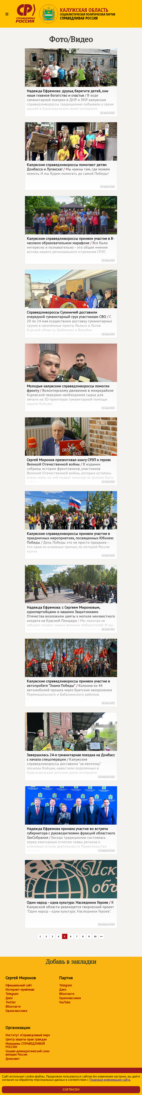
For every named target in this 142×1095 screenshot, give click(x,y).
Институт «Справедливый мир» (28, 1035)
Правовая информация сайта (109, 1079)
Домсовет (13, 1058)
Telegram (12, 993)
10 (95, 936)
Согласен (71, 1089)
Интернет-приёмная (20, 989)
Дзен (9, 998)
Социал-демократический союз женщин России (27, 1052)
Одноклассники (16, 1010)
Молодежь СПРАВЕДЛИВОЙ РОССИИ (25, 1045)
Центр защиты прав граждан (26, 1039)
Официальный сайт (19, 985)
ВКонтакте (13, 1006)
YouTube (64, 1002)
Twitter (11, 1002)
